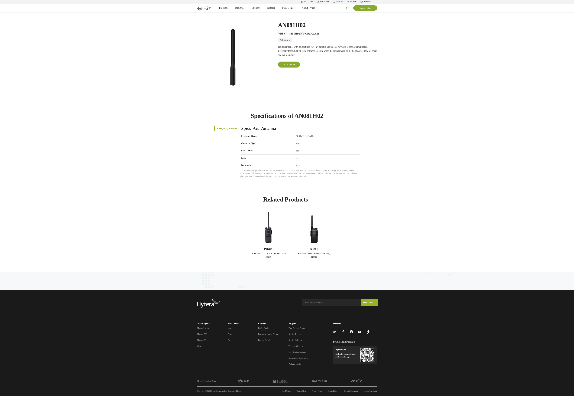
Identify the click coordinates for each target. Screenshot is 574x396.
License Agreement (370, 391)
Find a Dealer (263, 328)
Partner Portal (264, 340)
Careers (200, 346)
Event (230, 340)
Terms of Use (301, 391)
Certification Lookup (297, 352)
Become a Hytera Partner (268, 334)
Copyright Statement (351, 391)
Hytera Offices (203, 340)
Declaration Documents (298, 358)
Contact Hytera (365, 8)
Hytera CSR (202, 334)
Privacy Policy (317, 391)
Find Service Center (296, 328)
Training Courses (295, 346)
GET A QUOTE (289, 64)
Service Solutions (295, 340)
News (230, 328)
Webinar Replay (295, 364)
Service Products (295, 334)
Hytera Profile (203, 328)
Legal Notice (286, 391)
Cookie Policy (333, 391)
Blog (230, 334)
